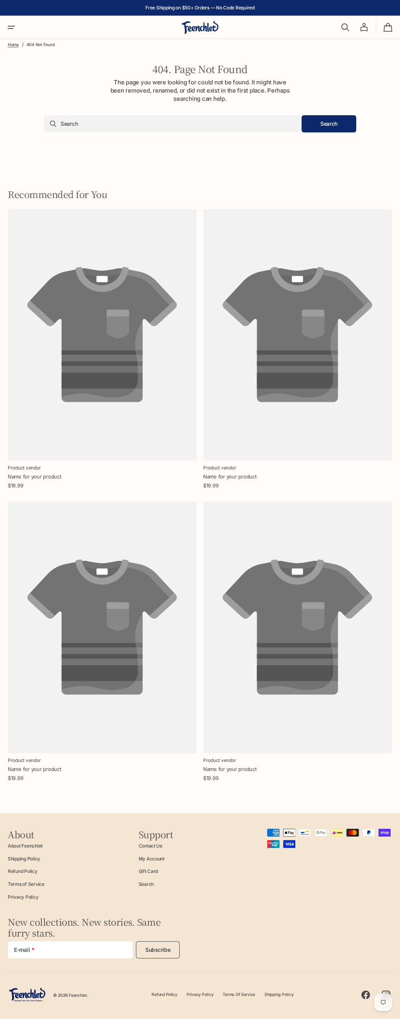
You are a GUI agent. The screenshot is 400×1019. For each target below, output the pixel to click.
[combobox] (172, 123)
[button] (11, 27)
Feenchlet (78, 995)
